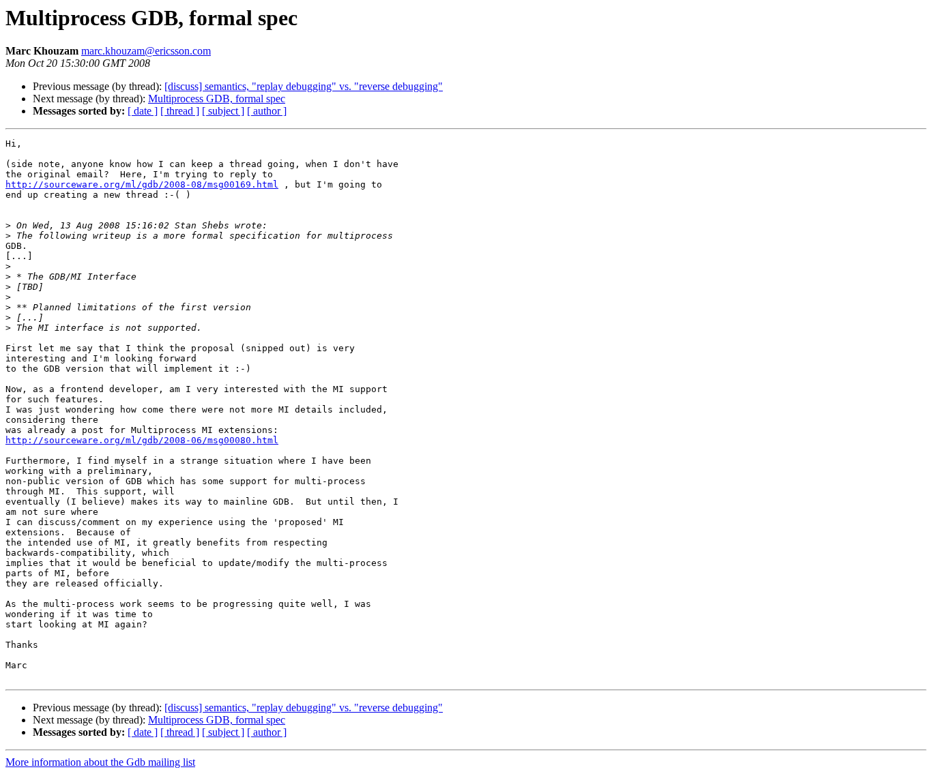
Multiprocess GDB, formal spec (216, 98)
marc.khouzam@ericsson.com (146, 51)
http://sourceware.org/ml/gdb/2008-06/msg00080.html (141, 440)
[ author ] (267, 111)
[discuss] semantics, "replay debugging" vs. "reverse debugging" (303, 86)
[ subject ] (223, 111)
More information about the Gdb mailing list (100, 762)
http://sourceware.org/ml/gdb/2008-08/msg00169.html (141, 184)
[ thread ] (179, 111)
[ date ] (143, 111)
